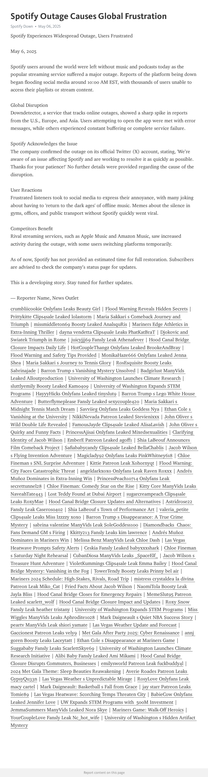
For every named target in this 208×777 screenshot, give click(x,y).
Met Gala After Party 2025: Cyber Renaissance (131, 633)
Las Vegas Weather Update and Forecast (135, 625)
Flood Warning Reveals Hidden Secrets (146, 309)
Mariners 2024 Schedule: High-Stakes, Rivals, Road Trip (70, 579)
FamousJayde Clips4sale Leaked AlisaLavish (118, 425)
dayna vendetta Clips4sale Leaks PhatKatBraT (107, 332)
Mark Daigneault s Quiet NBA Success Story (146, 617)
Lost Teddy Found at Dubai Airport (84, 494)
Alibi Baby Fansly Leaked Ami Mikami (95, 656)
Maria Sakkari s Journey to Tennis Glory (68, 363)
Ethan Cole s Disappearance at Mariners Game (126, 640)
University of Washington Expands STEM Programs (129, 609)
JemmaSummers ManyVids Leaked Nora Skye (59, 710)
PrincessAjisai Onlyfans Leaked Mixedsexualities (116, 432)
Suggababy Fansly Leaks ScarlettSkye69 (52, 648)
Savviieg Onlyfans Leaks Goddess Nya (119, 409)
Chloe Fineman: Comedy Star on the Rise (90, 486)
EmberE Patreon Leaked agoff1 (99, 440)
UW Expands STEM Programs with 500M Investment (117, 702)
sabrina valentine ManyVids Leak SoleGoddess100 (85, 525)
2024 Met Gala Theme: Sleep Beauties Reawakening (66, 671)
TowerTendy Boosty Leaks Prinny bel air (136, 571)
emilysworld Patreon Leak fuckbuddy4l (142, 663)
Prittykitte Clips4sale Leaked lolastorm (51, 317)
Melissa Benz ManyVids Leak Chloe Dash (117, 540)
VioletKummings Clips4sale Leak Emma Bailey (118, 563)
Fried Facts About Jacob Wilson (98, 586)
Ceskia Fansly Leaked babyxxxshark (121, 548)
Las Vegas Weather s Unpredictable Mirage (87, 679)
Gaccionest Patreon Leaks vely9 (44, 633)
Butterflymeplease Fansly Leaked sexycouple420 (88, 401)
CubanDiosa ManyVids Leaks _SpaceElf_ (115, 555)
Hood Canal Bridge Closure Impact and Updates (109, 602)
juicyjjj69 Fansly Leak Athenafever (107, 340)
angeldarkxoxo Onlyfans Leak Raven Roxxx (126, 471)
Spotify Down (22, 26)
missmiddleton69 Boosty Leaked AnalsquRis (80, 324)
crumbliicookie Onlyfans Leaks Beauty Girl (55, 309)
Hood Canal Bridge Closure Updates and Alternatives (105, 502)
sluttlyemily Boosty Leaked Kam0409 (50, 386)
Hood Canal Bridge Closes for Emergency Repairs (89, 594)
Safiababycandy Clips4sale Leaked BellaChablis (114, 448)
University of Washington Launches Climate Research (124, 378)
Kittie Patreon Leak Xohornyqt (122, 463)
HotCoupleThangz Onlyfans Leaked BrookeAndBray (125, 348)
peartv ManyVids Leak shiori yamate (49, 625)
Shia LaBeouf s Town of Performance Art (111, 509)
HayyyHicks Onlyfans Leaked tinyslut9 (76, 394)
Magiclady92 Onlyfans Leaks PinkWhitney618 (125, 455)
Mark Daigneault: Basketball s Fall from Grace (88, 687)
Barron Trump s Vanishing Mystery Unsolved (88, 371)
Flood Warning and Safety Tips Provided (53, 355)
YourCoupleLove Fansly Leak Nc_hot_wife (55, 718)
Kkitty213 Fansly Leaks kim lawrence (108, 532)
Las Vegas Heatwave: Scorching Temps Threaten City (90, 694)
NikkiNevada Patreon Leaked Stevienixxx (115, 417)
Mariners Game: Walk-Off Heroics (148, 710)
